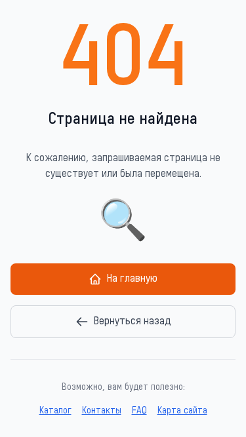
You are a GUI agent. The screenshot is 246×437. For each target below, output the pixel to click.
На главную (132, 279)
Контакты (101, 410)
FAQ (139, 410)
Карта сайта (182, 410)
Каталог (55, 410)
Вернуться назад (132, 321)
